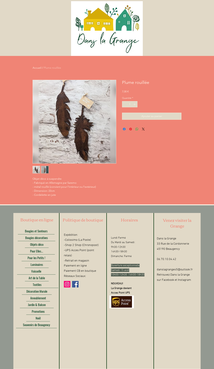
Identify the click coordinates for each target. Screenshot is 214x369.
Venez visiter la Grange (177, 222)
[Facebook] (75, 284)
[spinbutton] (130, 104)
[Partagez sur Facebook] (124, 129)
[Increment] (135, 104)
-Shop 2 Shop (72, 245)
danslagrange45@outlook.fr (175, 269)
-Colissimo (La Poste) (77, 240)
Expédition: (71, 235)
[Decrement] (125, 104)
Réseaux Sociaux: (75, 276)
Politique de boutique (83, 219)
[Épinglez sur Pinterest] (131, 129)
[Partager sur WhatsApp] (137, 129)
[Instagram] (67, 284)
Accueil (37, 67)
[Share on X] (143, 129)
